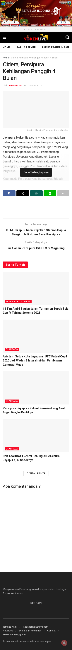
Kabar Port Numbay (18, 301)
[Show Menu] (4, 37)
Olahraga (12, 349)
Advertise (8, 630)
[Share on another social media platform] (63, 193)
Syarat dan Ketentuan (30, 630)
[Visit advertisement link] (36, 13)
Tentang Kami (10, 626)
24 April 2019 (35, 85)
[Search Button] (67, 37)
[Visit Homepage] (36, 37)
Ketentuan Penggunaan (15, 634)
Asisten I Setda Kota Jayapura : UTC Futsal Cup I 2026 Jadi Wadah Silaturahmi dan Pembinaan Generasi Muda (35, 360)
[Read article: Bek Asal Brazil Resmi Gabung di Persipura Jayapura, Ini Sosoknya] (36, 435)
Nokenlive (16, 641)
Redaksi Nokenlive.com (35, 626)
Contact (51, 630)
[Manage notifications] (64, 643)
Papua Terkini (26, 47)
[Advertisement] (36, 207)
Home (6, 47)
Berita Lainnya (36, 473)
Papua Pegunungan (55, 47)
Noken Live (15, 85)
